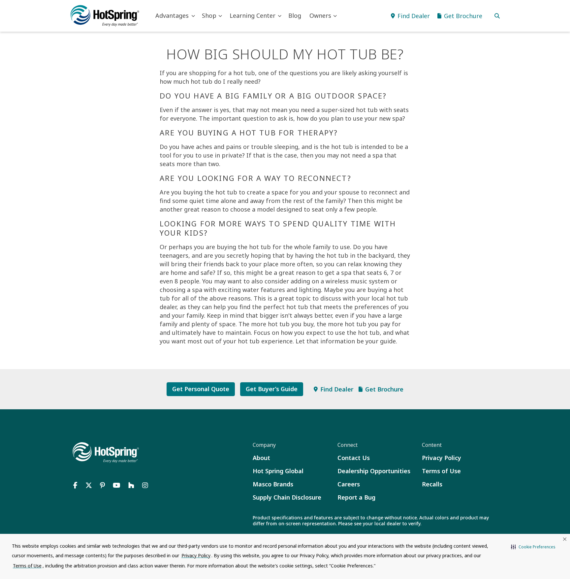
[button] (533, 547)
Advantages (172, 15)
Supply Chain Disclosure (287, 497)
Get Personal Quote (200, 389)
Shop (209, 15)
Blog (294, 15)
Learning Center (252, 15)
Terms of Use (441, 471)
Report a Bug (356, 497)
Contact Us (353, 458)
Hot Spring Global (278, 471)
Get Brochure (384, 389)
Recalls (432, 484)
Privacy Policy (441, 458)
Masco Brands (273, 484)
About (261, 458)
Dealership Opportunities (373, 471)
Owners (320, 15)
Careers (348, 484)
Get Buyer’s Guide (272, 389)
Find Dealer (336, 389)
